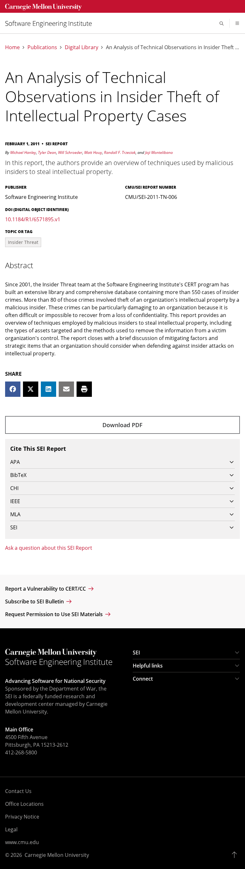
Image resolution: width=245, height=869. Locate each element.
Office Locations (24, 803)
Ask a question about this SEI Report (48, 547)
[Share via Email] (66, 389)
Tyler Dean (47, 152)
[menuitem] (51, 23)
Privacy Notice (22, 816)
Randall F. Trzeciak (120, 152)
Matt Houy (93, 152)
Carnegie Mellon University (57, 854)
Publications (42, 47)
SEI (136, 652)
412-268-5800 (21, 752)
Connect (143, 678)
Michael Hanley (23, 152)
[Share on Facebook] (12, 389)
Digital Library (81, 47)
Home (12, 47)
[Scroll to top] (236, 855)
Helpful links (148, 665)
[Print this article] (84, 389)
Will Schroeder (70, 152)
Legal (11, 829)
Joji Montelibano (159, 152)
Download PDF (122, 425)
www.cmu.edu (22, 842)
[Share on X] (30, 389)
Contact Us (18, 791)
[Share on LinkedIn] (48, 389)
